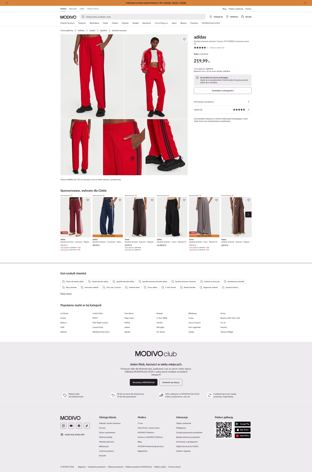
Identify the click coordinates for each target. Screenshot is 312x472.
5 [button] (209, 47)
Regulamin (82, 467)
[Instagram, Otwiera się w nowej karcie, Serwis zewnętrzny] (63, 426)
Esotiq (63, 318)
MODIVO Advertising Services (156, 446)
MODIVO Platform (156, 432)
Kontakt (114, 455)
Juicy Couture (194, 322)
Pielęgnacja (192, 427)
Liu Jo (222, 322)
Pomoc (249, 9)
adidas (200, 37)
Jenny (222, 313)
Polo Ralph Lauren (100, 322)
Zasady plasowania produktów (194, 432)
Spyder (127, 332)
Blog (226, 9)
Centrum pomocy (117, 451)
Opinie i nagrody (194, 451)
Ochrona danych (174, 467)
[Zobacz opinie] (249, 110)
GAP (62, 327)
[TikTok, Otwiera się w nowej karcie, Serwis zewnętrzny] (87, 426)
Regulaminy (154, 451)
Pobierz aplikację (237, 9)
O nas (152, 423)
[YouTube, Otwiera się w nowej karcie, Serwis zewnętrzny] (71, 426)
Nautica (223, 327)
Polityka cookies (160, 467)
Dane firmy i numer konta (156, 427)
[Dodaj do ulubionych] (184, 39)
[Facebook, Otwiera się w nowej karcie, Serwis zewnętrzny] (79, 426)
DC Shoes (160, 332)
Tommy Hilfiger (226, 332)
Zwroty (114, 427)
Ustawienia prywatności (97, 467)
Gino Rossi (128, 313)
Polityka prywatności (115, 467)
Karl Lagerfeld (194, 327)
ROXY (95, 318)
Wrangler (160, 327)
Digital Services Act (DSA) (194, 446)
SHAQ (127, 322)
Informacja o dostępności (194, 441)
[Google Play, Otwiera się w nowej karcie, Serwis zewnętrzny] (243, 424)
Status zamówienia (117, 432)
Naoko (191, 332)
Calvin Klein (98, 313)
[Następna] (305, 3)
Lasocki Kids (98, 327)
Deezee (159, 313)
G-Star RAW (161, 318)
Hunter (159, 322)
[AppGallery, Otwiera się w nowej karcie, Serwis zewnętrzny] (243, 435)
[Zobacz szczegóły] (249, 102)
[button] (92, 76)
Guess (191, 318)
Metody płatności (117, 441)
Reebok (63, 332)
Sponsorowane (65, 195)
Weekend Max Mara (101, 332)
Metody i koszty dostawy (117, 423)
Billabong (192, 313)
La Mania (64, 313)
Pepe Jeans (129, 318)
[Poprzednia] (7, 3)
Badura (63, 322)
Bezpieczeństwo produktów (194, 437)
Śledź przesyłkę (117, 437)
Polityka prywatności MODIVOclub (139, 467)
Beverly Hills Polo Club (230, 318)
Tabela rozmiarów (194, 423)
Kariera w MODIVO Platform (156, 437)
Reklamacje (115, 446)
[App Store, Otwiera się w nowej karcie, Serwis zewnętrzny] (243, 429)
